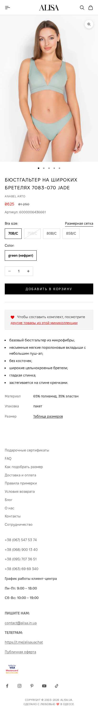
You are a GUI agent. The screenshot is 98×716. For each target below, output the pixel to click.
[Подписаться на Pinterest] (31, 685)
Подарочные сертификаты (27, 450)
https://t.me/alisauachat (24, 642)
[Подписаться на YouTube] (44, 685)
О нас (9, 508)
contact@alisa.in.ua (21, 623)
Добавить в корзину (49, 289)
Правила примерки (21, 483)
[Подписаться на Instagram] (19, 685)
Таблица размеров (48, 416)
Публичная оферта (20, 652)
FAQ (8, 458)
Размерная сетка (79, 223)
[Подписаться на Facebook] (7, 685)
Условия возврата (20, 491)
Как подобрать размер (24, 467)
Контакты (13, 516)
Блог (8, 500)
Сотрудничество (19, 524)
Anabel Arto (15, 196)
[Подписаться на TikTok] (56, 685)
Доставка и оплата (20, 475)
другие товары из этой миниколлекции (44, 323)
